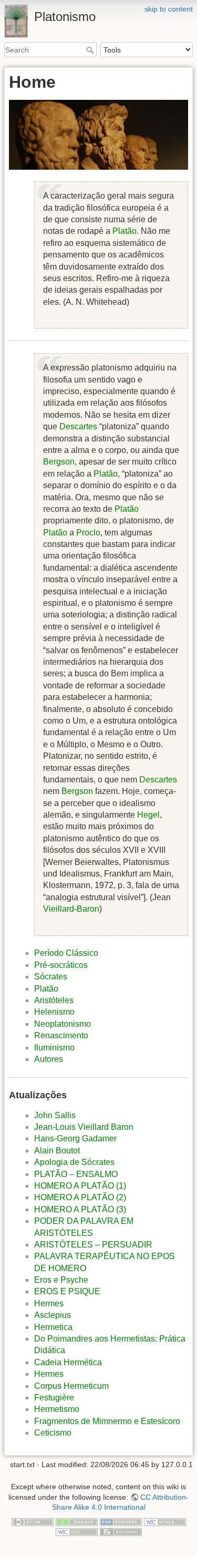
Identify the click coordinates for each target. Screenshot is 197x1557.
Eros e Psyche (61, 1279)
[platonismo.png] (98, 135)
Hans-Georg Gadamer (75, 1138)
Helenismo (54, 1011)
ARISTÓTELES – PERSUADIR (93, 1244)
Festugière (54, 1397)
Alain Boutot (57, 1150)
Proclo (88, 532)
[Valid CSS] (77, 1531)
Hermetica (53, 1327)
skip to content (168, 9)
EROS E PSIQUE (67, 1291)
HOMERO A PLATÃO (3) (80, 1209)
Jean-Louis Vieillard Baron (83, 1126)
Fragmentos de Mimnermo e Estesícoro (107, 1421)
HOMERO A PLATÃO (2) (80, 1197)
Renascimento (61, 1035)
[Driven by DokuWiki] (121, 1531)
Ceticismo (52, 1432)
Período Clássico (66, 952)
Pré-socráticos (61, 965)
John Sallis (55, 1115)
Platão (124, 230)
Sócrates (50, 976)
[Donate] (77, 1521)
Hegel (148, 814)
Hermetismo (56, 1409)
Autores (48, 1059)
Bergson (59, 461)
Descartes (78, 426)
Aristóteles (54, 1000)
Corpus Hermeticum (71, 1385)
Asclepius (52, 1315)
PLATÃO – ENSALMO (76, 1174)
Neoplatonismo (62, 1023)
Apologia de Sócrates (74, 1162)
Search (91, 50)
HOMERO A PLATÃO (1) (80, 1185)
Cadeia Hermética (68, 1362)
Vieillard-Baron (71, 908)
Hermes (49, 1303)
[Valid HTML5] (165, 1521)
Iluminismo (54, 1047)
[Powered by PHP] (121, 1521)
